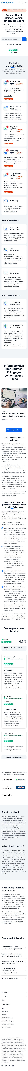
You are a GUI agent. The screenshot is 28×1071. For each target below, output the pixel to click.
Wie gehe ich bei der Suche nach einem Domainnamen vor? (12, 962)
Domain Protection (16, 325)
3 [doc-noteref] (20, 153)
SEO (11, 248)
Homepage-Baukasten (14, 127)
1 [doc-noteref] (20, 84)
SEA (11, 271)
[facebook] (2, 1065)
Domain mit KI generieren (15, 44)
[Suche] (19, 2)
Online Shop (14, 201)
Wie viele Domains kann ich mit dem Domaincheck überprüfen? (11, 955)
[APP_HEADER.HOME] (7, 2)
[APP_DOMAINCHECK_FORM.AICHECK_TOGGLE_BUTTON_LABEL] (19, 39)
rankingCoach (14, 227)
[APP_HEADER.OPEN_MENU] (25, 2)
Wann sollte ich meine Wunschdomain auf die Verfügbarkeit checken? (9, 971)
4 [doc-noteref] (20, 177)
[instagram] (6, 1065)
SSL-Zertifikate (15, 302)
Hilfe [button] (3, 1000)
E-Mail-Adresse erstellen (15, 174)
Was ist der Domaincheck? (9, 978)
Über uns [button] (4, 992)
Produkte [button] (4, 996)
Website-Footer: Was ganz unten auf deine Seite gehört (13, 415)
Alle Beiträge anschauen (14, 430)
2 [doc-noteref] (20, 130)
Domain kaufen (15, 81)
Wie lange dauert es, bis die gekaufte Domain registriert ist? (11, 948)
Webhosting (14, 151)
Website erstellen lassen (16, 107)
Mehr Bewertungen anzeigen (14, 757)
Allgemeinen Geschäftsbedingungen (14, 1042)
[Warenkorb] (22, 2)
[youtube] (9, 1065)
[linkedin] (13, 1065)
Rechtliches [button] (5, 1004)
